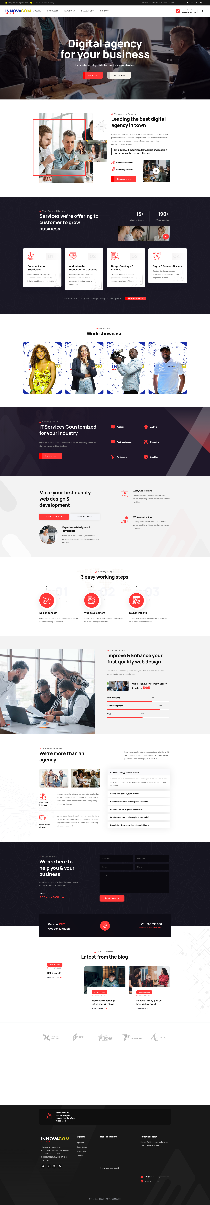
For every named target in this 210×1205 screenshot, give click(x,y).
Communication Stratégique (36, 267)
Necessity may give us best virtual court (149, 1002)
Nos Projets (163, 2)
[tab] (54, 517)
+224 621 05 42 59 (152, 1181)
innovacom (56, 968)
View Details (53, 977)
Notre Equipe (153, 2)
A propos (145, 2)
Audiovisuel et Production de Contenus (83, 267)
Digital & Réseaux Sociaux (167, 266)
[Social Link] (187, 2)
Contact (171, 2)
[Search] (201, 11)
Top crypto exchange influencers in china (103, 1002)
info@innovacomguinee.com (18, 3)
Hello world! (54, 973)
